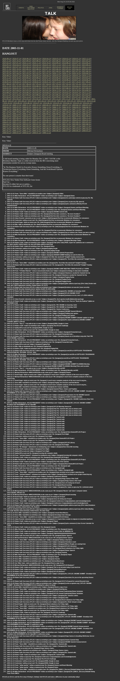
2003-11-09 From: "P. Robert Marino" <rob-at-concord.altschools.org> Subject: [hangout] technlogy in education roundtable (48, 271)
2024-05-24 (6, 65)
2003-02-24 (26, 124)
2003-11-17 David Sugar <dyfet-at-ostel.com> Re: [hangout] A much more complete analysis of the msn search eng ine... (47, 380)
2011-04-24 (42, 101)
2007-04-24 (66, 112)
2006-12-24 (16, 114)
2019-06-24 (56, 78)
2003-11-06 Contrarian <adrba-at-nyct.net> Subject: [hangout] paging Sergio (32, 248)
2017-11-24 (66, 82)
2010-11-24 (91, 101)
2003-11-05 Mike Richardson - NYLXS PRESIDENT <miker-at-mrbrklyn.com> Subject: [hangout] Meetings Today (44, 240)
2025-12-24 (86, 59)
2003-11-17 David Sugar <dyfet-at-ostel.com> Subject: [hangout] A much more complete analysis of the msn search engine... (48, 374)
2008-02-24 (56, 109)
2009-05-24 (86, 105)
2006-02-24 (26, 116)
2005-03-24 (46, 118)
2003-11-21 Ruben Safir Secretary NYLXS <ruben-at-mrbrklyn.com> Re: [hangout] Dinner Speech (39, 535)
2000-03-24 (16, 133)
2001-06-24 (46, 129)
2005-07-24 (6, 118)
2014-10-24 (76, 90)
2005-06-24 (16, 118)
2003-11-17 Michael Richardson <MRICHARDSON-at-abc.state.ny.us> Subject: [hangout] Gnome (39, 372)
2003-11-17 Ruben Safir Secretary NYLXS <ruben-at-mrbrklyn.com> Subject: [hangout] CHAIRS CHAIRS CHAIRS (44, 397)
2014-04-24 (46, 93)
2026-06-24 (26, 59)
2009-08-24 (56, 105)
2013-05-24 (66, 95)
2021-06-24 (86, 71)
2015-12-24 (26, 88)
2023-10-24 (76, 65)
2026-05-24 (36, 59)
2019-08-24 (36, 78)
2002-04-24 (36, 126)
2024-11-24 (36, 63)
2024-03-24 (26, 65)
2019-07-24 (46, 78)
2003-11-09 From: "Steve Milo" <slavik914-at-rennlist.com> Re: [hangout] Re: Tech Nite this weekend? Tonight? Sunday (46, 263)
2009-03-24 (16, 107)
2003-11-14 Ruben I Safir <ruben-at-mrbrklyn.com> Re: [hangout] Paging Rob (32, 348)
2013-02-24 (6, 97)
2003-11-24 (26, 122)
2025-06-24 (56, 61)
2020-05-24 (36, 76)
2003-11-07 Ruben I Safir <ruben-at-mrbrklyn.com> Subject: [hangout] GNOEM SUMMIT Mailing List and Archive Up (45, 255)
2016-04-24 (76, 86)
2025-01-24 (16, 63)
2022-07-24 (46, 69)
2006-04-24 (6, 116)
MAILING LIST (69, 7)
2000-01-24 (36, 133)
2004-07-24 (36, 120)
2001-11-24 (86, 126)
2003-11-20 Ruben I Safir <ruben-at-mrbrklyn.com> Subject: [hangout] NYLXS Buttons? (36, 571)
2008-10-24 (66, 107)
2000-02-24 (26, 133)
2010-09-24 (17, 103)
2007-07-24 (36, 112)
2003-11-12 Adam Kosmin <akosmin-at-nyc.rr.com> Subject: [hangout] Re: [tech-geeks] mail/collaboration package (45, 299)
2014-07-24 (16, 93)
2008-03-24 (46, 109)
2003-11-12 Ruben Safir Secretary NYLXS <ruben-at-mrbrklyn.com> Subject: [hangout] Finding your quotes (42, 313)
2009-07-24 (66, 105)
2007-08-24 (26, 112)
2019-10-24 (16, 78)
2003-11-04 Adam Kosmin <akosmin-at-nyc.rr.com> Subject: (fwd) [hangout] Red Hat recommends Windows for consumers (48, 218)
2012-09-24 (56, 97)
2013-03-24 (86, 95)
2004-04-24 (66, 120)
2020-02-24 (66, 76)
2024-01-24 (46, 65)
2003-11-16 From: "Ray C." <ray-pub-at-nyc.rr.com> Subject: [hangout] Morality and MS (36, 368)
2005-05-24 (26, 118)
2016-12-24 (86, 84)
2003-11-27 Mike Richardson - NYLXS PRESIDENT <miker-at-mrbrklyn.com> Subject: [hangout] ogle (40, 470)
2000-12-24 (16, 131)
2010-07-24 (37, 103)
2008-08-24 (86, 107)
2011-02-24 (61, 101)
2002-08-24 (86, 124)
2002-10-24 (66, 124)
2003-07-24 (66, 122)
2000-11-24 (26, 131)
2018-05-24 (6, 82)
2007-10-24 (6, 112)
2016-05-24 (66, 86)
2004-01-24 (6, 122)
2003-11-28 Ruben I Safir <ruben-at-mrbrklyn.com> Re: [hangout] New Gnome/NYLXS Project (38, 457)
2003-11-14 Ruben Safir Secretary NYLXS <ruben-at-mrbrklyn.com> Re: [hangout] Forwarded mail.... (40, 342)
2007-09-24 (16, 112)
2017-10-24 (76, 82)
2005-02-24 (56, 118)
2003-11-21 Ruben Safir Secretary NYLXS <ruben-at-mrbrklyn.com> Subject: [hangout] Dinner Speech (41, 550)
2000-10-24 (36, 131)
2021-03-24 (26, 73)
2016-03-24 (86, 86)
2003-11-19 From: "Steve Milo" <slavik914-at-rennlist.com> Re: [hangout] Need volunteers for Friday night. (42, 606)
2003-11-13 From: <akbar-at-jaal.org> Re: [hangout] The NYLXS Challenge (31, 659)
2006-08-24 (56, 114)
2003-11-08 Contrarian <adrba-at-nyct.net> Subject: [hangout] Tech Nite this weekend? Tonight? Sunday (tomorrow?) (45, 257)
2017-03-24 (56, 84)
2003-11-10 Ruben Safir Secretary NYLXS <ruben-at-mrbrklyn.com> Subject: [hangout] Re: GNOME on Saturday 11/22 (46, 291)
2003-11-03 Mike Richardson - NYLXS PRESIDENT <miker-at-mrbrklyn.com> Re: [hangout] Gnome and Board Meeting (46, 209)
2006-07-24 (66, 114)
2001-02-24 (86, 129)
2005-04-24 (36, 118)
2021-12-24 (26, 71)
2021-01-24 (46, 73)
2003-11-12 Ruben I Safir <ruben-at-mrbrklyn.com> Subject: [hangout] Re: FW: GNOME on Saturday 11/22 (42, 305)
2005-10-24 (66, 116)
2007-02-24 (86, 112)
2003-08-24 (56, 122)
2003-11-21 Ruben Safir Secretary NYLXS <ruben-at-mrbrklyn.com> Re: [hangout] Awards (37, 552)
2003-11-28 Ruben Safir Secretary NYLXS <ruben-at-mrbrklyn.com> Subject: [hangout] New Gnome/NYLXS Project (45, 464)
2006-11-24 (26, 114)
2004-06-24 (46, 120)
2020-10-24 (76, 73)
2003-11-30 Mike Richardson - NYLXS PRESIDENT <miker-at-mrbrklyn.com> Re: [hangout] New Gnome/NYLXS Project (46, 432)
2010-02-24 (87, 103)
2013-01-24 (16, 97)
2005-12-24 (46, 116)
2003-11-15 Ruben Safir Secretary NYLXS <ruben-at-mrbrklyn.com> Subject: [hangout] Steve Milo (39, 362)
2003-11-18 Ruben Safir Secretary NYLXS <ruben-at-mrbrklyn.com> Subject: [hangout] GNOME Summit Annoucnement (46, 642)
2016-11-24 (6, 86)
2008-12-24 (46, 107)
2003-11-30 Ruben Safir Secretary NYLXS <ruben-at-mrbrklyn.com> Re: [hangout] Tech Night (38, 434)
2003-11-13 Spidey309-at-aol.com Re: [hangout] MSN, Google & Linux (30, 328)
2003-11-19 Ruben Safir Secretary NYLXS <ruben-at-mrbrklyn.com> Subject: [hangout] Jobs (37, 598)
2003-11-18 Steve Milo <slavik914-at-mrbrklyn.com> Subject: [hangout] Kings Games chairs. (38, 650)
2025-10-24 (16, 61)
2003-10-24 (36, 122)
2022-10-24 (16, 69)
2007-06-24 (46, 112)
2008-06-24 (16, 109)
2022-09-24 (26, 69)
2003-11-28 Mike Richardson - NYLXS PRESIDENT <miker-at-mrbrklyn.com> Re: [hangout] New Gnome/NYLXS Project (46, 459)
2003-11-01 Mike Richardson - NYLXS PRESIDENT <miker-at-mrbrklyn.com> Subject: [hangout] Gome (41, 196)
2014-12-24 (56, 90)
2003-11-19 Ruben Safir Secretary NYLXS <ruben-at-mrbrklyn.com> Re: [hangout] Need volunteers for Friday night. (45, 600)
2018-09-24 (56, 80)
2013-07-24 (46, 95)
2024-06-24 (86, 63)
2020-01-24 (76, 76)
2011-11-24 (66, 99)
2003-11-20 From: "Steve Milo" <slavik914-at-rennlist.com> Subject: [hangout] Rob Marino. (37, 589)
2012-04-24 (16, 99)
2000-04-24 (6, 133)
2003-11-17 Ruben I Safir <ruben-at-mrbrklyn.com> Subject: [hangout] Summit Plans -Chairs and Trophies (42, 389)
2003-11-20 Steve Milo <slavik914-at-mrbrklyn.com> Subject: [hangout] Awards (33, 559)
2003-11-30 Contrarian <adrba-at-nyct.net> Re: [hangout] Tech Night (29, 436)
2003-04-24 (6, 124)
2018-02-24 (36, 82)
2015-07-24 (76, 88)
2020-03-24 (56, 76)
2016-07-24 (46, 86)
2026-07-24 (16, 59)
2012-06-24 (86, 97)
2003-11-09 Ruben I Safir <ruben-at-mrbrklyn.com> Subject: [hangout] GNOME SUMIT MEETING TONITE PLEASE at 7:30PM (48, 269)
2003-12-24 (16, 122)
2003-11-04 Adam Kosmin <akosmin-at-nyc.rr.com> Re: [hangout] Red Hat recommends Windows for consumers (44, 230)
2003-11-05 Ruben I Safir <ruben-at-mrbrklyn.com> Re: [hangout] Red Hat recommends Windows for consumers (44, 238)
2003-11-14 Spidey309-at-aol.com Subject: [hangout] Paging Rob (28, 344)
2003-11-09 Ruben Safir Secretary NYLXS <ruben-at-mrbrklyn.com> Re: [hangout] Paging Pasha (39, 279)
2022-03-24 (86, 69)
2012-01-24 (46, 99)
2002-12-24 (46, 124)
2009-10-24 (36, 105)
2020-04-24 (46, 76)
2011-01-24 (71, 101)
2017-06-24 (26, 84)
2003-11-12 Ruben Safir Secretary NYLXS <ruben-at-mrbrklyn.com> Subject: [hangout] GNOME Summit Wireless (44, 311)
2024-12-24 (26, 63)
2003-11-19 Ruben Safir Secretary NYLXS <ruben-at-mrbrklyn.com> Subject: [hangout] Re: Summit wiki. (41, 614)
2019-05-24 (66, 78)
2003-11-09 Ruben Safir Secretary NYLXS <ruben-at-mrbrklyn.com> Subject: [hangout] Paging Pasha (40, 277)
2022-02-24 (6, 71)
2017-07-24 (16, 84)
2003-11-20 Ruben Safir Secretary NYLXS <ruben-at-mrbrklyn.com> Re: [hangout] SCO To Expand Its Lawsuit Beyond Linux (48, 581)
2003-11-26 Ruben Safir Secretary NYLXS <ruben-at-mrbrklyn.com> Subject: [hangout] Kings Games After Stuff (44, 481)
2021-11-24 (36, 71)
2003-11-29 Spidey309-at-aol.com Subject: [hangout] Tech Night (28, 449)
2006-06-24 (76, 114)
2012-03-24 (26, 99)
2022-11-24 (6, 69)
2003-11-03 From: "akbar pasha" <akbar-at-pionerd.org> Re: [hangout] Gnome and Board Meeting (39, 665)
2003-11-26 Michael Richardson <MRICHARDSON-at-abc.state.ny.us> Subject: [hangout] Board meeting (41, 494)
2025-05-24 (66, 61)
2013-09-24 (26, 95)
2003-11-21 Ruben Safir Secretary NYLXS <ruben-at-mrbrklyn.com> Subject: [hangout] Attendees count (41, 542)
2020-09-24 (86, 73)
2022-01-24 (16, 71)
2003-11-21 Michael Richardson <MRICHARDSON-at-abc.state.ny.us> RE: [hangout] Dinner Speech (40, 538)
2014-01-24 (76, 93)
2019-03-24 (86, 78)
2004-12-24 (76, 118)
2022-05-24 (66, 69)
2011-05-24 (32, 101)
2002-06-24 (16, 126)
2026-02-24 (66, 59)
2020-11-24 (66, 73)
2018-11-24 (36, 80)
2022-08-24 (36, 69)
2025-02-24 (6, 63)
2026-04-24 (46, 59)
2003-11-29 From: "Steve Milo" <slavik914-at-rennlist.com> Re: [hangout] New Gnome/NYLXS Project (40, 438)
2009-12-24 (16, 105)
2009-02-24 (26, 107)
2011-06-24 (22, 101)
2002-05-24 (26, 126)
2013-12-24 (86, 93)
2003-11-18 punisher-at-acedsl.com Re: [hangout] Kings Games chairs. (30, 648)
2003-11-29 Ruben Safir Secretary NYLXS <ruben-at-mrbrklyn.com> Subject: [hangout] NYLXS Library (41, 442)
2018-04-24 (16, 82)
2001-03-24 (76, 129)
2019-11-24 (6, 78)
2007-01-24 (6, 114)
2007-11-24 (86, 109)
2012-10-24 (46, 97)
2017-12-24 (56, 82)
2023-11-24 (66, 65)
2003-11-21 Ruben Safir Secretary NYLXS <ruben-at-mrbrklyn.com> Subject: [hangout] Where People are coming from (46, 544)
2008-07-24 (6, 109)
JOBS (50, 7)
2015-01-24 (46, 90)
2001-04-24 (66, 129)
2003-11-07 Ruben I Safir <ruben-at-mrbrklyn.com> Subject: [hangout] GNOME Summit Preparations (40, 253)
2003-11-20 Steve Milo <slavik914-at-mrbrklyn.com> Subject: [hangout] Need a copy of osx (37, 587)
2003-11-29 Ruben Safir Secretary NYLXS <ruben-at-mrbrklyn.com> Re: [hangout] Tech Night (38, 445)
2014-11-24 (66, 90)
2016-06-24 (56, 86)
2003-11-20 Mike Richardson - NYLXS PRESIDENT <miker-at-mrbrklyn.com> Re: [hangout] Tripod (39, 554)
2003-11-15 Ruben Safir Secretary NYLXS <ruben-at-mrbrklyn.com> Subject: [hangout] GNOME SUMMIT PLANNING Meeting (48, 364)
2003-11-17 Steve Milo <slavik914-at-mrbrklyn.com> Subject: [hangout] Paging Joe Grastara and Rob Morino (43, 382)
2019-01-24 (16, 80)
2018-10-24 (46, 80)
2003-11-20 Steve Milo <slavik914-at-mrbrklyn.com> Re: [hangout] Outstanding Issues (35, 561)
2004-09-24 (16, 120)
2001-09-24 (16, 129)
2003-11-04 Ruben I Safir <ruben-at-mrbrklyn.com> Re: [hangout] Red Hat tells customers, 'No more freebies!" (44, 214)
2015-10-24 (46, 88)
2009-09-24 (46, 105)
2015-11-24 (36, 88)
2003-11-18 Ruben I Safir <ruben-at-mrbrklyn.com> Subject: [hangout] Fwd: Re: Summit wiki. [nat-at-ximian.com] (44, 409)
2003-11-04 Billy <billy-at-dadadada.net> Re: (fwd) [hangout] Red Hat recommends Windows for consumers (42, 224)
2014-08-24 (6, 93)
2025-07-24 (46, 61)
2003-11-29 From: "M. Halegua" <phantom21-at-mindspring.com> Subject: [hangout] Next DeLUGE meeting (42, 447)
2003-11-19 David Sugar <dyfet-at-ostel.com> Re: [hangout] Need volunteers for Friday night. (38, 604)
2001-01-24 (6, 131)
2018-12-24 (26, 80)
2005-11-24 (56, 116)
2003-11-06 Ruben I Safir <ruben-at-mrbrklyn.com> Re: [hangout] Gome (30, 246)
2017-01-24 (76, 84)
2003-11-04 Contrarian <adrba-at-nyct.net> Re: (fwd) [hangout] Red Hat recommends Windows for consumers (43, 220)
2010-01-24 (6, 105)
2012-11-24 (36, 97)
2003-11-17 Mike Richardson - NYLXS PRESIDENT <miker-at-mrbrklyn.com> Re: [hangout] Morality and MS (42, 370)
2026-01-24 (76, 59)
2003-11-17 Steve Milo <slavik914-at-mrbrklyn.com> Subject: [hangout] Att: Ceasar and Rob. (38, 387)
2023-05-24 (36, 67)
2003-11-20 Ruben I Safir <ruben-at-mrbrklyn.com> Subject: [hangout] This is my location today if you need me (43, 567)
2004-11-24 (86, 118)
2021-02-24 (36, 73)
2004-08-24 (26, 120)
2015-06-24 (86, 88)
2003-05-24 (86, 122)
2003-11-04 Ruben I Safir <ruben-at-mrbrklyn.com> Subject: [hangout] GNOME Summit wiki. (37, 212)
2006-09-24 (46, 114)
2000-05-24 (86, 131)
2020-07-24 (16, 76)
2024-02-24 (36, 65)
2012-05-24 (6, 99)
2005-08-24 (86, 116)
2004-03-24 (76, 120)
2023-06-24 (26, 67)
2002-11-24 (56, 124)
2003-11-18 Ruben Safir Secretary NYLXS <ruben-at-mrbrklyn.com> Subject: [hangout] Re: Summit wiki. (41, 646)
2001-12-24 (76, 126)
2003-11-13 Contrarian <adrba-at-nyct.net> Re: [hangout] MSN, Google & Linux (33, 330)
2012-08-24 (66, 97)
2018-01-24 (46, 82)
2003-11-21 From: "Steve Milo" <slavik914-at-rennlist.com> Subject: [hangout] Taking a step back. (39, 540)
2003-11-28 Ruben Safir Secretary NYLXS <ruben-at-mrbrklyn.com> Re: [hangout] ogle (36, 468)
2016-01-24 (16, 88)
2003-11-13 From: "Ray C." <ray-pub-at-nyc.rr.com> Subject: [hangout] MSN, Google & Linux (37, 323)
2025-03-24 (86, 61)
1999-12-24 (46, 133)
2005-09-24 (76, 116)
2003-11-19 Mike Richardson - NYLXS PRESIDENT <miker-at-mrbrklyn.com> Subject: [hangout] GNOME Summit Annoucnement (49, 620)
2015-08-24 (66, 88)
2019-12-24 (86, 76)
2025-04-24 (76, 61)
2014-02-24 (66, 93)
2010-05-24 (57, 103)
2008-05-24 (26, 109)
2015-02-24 (36, 90)
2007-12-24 (76, 109)
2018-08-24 (66, 80)
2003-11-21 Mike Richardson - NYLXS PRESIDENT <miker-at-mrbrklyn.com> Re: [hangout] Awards (40, 529)
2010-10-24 (7, 103)
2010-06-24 (47, 103)
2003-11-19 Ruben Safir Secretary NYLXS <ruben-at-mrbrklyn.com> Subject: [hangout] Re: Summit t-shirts (42, 595)
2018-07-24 (76, 80)
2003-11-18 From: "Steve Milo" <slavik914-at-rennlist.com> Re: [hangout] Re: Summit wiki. (37, 644)
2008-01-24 (66, 109)
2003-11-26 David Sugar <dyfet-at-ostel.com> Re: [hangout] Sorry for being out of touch (36, 497)
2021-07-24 (76, 71)
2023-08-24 (6, 67)
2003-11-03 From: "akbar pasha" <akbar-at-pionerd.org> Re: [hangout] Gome (32, 667)
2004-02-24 (86, 120)
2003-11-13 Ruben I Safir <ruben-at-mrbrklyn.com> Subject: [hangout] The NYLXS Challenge (37, 325)
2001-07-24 (36, 129)
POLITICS (41, 7)
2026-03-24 (56, 59)
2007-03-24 (76, 112)
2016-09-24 (26, 86)
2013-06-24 (56, 95)
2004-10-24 (6, 120)
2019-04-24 (76, 78)
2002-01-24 (66, 126)
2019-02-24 (6, 80)
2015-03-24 (26, 90)
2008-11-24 (56, 107)
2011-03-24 (51, 101)
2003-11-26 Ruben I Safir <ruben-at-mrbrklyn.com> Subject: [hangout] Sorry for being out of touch (39, 499)
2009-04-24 (6, 107)
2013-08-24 (36, 95)
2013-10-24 (16, 95)
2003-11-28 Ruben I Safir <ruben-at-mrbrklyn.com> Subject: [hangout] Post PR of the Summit (38, 462)
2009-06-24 (76, 105)
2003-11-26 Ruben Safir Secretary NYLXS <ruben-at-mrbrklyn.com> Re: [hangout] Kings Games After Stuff (42, 478)
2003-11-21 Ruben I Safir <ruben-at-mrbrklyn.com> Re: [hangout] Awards (31, 527)
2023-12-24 (56, 65)
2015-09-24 (56, 88)
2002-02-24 (56, 126)
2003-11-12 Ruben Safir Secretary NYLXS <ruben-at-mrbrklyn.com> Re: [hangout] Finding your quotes (41, 315)
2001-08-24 (26, 129)
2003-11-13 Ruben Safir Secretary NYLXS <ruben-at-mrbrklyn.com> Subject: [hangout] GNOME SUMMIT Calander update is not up (50, 317)
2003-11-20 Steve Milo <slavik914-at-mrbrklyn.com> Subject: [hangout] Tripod (33, 557)
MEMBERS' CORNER (60, 7)
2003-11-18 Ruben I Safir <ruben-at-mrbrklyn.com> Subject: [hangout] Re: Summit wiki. (36, 417)
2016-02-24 (6, 88)
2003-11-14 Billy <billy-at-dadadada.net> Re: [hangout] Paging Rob (29, 346)
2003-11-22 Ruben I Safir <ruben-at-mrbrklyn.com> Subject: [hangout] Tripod (32, 521)
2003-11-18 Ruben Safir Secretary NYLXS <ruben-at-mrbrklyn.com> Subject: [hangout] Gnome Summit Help (43, 640)
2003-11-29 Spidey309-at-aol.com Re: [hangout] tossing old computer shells (32, 453)
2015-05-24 (6, 90)
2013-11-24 (6, 95)
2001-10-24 (6, 129)
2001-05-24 (56, 129)
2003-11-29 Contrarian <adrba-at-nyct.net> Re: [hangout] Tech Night (29, 440)
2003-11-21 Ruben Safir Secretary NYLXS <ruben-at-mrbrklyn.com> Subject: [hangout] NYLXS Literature (42, 546)
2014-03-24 (56, 93)
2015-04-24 (16, 90)
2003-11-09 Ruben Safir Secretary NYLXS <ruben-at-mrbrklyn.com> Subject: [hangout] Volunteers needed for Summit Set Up (48, 273)
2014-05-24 (36, 93)
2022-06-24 (56, 69)
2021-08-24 (66, 71)
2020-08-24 (6, 76)
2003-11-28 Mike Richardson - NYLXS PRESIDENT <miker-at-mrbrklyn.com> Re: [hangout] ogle (38, 466)
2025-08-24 (36, 61)
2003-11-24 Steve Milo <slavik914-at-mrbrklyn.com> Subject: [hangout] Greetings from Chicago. (39, 515)
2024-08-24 (66, 63)
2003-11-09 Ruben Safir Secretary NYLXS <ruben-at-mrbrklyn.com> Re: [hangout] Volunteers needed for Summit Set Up (47, 275)
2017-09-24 (86, 82)
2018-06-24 (86, 80)
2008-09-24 (76, 107)
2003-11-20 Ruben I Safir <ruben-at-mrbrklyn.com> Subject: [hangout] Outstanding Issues (37, 569)
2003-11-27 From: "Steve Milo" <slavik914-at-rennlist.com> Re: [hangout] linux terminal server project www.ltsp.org (45, 472)
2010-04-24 (67, 103)
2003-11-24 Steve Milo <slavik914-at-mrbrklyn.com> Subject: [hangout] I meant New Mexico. (37, 513)
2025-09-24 (26, 61)
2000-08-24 (56, 131)
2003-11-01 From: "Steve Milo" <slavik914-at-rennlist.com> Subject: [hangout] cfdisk (35, 193)
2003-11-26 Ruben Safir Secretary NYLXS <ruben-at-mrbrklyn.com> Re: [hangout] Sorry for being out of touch (43, 483)
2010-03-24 (77, 103)
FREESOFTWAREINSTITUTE (31, 8)
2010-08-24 (27, 103)
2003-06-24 (76, 122)
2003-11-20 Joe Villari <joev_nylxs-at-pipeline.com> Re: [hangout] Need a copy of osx (35, 563)
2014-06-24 (26, 93)
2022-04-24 (76, 69)
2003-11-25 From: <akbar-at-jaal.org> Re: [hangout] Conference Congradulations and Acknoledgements (41, 657)
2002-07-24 (6, 126)
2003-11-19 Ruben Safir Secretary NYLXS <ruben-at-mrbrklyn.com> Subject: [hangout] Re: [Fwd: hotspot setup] (44, 602)
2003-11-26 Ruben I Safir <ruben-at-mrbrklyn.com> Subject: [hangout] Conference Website (37, 476)
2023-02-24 (66, 67)
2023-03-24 (56, 67)
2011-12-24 (56, 99)
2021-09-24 (56, 71)
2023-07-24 (16, 67)
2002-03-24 (46, 126)
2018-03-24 (26, 82)
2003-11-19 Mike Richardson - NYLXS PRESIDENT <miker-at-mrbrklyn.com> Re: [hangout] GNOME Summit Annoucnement (48, 626)
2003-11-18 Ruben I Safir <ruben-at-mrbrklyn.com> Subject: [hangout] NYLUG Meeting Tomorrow (39, 406)
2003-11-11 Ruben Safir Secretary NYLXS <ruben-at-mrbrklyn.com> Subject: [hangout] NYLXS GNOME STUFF (43, 293)
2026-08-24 (6, 59)
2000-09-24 (46, 131)
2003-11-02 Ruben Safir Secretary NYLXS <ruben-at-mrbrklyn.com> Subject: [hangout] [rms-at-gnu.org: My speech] (45, 201)
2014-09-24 (86, 90)
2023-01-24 (76, 67)
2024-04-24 (16, 65)
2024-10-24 (46, 63)
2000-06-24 (76, 131)
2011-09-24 (86, 99)
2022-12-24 (86, 67)
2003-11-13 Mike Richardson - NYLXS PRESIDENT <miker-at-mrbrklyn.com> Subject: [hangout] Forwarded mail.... (44, 332)
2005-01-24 (66, 118)
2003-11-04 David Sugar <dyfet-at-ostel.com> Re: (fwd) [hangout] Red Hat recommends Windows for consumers (44, 222)
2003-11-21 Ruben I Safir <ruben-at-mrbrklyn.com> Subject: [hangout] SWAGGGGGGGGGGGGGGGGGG (41, 533)
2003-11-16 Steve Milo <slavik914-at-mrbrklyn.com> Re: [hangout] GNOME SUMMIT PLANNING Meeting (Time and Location (48, 366)
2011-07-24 (12, 101)
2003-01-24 (36, 124)
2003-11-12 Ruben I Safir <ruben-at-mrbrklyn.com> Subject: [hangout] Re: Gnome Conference (38, 309)
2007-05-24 (56, 112)
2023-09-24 (86, 65)
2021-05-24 (6, 73)
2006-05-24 (86, 114)
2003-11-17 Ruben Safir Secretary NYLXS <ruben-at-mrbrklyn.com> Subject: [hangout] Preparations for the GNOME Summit (48, 395)
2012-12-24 (26, 97)
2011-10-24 (76, 99)
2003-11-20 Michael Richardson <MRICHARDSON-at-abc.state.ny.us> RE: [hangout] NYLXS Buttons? (40, 565)
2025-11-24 (6, 61)
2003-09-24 (46, 122)
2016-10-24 (16, 86)
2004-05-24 (56, 120)
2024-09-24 (56, 63)
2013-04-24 (76, 95)
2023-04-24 (46, 67)
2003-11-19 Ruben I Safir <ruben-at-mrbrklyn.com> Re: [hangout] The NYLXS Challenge (36, 612)
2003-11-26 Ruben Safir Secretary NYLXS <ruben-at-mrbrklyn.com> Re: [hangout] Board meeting (39, 485)
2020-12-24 (56, 73)
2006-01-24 (36, 116)
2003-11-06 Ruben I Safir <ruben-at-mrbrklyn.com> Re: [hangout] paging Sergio (33, 250)
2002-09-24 (76, 124)
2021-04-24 (16, 73)
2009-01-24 (36, 107)
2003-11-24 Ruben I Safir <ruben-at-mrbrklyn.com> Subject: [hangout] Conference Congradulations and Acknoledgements (47, 503)
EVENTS (21, 7)
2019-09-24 (26, 78)
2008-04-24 (36, 109)
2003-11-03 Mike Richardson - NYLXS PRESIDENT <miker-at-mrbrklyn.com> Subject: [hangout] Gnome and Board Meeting (47, 207)
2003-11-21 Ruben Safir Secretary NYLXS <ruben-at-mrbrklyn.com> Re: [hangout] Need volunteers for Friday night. (45, 548)
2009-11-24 (26, 105)
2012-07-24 (76, 97)
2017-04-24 (46, 84)
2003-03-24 (16, 124)
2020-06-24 (26, 76)
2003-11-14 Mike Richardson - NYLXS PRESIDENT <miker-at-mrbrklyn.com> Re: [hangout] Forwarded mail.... (43, 340)
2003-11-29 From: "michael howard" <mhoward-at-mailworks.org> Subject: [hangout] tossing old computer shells (44, 455)
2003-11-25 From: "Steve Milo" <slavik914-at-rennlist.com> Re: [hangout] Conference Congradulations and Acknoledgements (49, 501)
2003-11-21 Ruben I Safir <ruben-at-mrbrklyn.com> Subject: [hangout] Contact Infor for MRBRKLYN (40, 531)
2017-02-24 (66, 84)
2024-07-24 (76, 63)
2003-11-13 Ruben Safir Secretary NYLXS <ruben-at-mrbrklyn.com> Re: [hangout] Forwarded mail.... (40, 334)
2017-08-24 (6, 84)
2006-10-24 (36, 114)
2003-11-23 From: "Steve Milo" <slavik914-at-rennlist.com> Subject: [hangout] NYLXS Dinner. (38, 517)
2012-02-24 (36, 99)
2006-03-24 (16, 116)
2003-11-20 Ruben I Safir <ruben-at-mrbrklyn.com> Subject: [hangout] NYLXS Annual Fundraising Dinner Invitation (45, 591)
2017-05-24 (36, 84)
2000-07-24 (66, 131)
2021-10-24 (46, 71)
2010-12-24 (81, 101)
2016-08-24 (36, 86)
